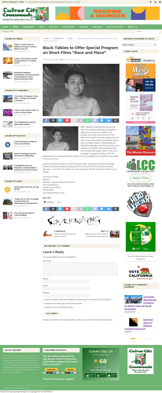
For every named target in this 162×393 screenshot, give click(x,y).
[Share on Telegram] (101, 120)
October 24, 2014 (52, 59)
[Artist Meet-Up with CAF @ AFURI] (7, 189)
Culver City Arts (13, 181)
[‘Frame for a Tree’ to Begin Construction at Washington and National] (7, 201)
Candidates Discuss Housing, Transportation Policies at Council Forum (25, 167)
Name (45, 279)
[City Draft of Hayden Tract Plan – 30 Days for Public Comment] (7, 98)
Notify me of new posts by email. (59, 307)
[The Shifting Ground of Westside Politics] (7, 124)
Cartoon (97, 27)
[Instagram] (160, 2)
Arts (41, 27)
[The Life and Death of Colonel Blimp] (7, 215)
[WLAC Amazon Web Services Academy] (140, 90)
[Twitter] (155, 2)
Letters (84, 27)
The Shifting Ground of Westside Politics (24, 123)
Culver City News (13, 39)
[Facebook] (151, 2)
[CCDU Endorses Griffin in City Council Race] (7, 144)
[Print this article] (80, 120)
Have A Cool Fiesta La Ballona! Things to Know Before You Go (25, 46)
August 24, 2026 (21, 158)
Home (5, 27)
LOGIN (27, 388)
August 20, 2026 (21, 172)
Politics (53, 27)
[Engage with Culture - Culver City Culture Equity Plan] (140, 122)
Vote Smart (69, 27)
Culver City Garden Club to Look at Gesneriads (26, 111)
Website (46, 293)
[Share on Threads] (115, 120)
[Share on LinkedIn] (60, 120)
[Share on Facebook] (46, 120)
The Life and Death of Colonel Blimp (24, 214)
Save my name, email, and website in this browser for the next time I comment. (78, 299)
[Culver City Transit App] (140, 250)
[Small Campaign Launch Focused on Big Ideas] (7, 156)
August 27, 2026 (21, 81)
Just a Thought (115, 27)
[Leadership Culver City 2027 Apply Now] (140, 186)
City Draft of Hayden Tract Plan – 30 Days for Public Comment (26, 98)
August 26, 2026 (21, 115)
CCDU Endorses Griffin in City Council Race (25, 143)
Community (29, 27)
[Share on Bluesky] (108, 120)
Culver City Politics (15, 136)
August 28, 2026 (21, 51)
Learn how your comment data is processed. (93, 320)
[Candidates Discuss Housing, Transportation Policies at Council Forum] (7, 168)
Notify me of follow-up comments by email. (64, 303)
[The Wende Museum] (140, 154)
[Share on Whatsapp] (87, 120)
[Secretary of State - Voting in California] (141, 278)
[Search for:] (147, 31)
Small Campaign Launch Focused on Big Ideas (25, 155)
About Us (133, 27)
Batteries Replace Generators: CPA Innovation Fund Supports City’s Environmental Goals (26, 76)
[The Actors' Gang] (81, 224)
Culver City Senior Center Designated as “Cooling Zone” (25, 61)
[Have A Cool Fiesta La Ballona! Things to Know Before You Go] (7, 47)
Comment (47, 261)
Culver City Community (16, 90)
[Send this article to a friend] (73, 120)
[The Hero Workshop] (140, 218)
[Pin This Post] (67, 120)
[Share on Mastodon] (94, 120)
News (15, 27)
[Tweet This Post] (53, 120)
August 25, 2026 (21, 127)
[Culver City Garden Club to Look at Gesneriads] (7, 112)
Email (45, 286)
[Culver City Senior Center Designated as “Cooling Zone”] (7, 61)
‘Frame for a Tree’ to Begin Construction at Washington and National (26, 201)
